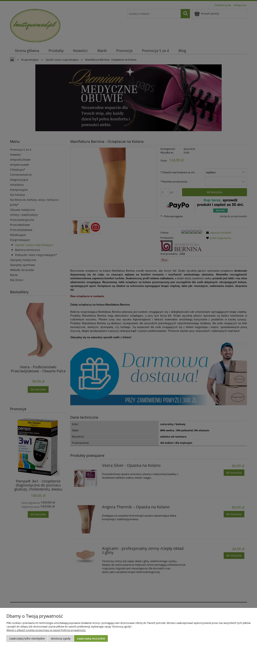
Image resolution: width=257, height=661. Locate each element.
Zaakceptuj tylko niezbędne (27, 638)
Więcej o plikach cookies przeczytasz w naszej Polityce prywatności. (46, 630)
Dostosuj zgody (61, 638)
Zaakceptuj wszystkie (91, 638)
